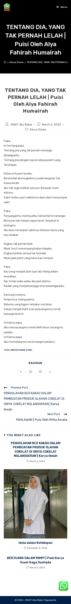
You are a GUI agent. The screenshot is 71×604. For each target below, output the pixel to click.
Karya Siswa (38, 129)
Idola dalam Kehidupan (35, 543)
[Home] (5, 62)
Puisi (29, 350)
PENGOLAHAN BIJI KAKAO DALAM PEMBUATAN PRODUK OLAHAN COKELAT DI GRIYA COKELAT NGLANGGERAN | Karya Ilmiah (35, 449)
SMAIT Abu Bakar (21, 124)
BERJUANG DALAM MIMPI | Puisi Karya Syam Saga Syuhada (35, 560)
